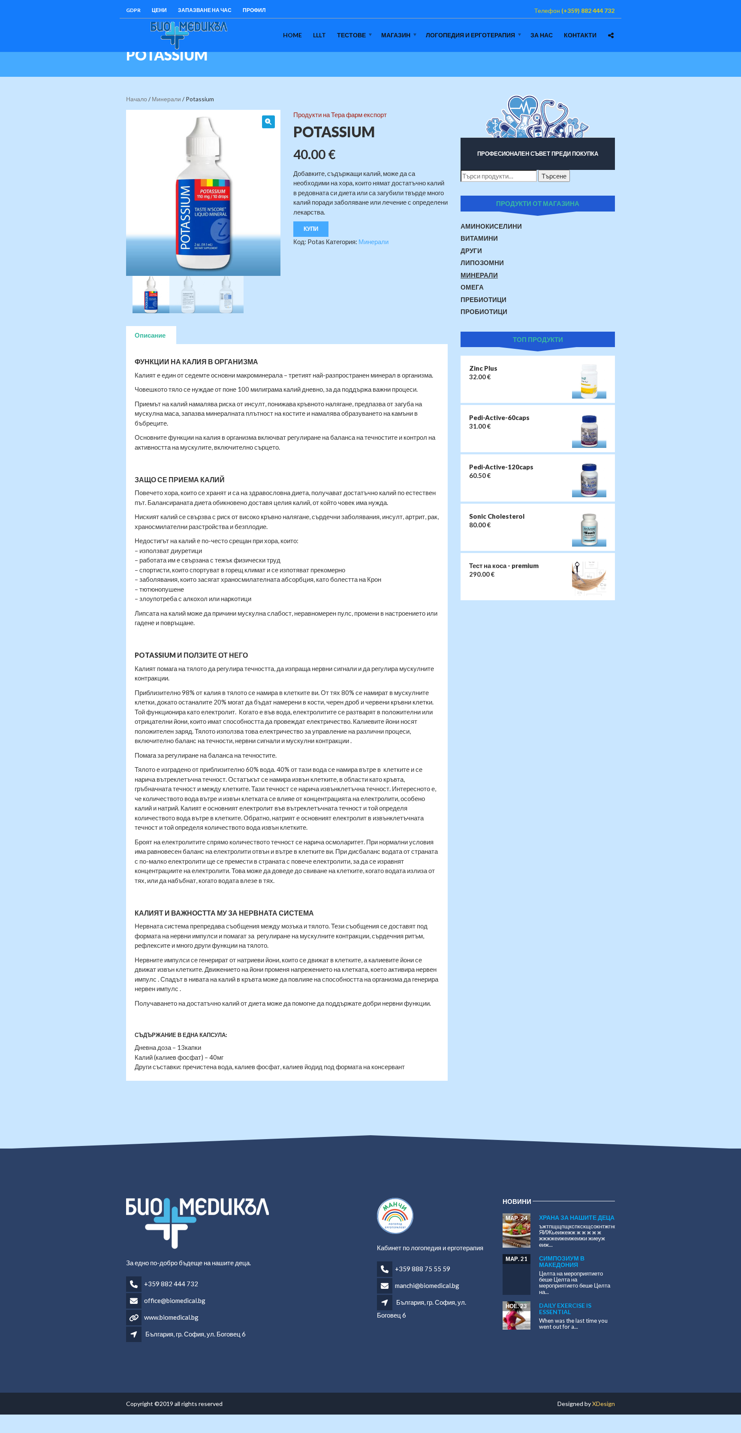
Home (292, 35)
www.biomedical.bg (171, 1317)
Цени (159, 10)
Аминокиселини (491, 226)
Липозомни (482, 262)
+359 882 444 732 (171, 1284)
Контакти (580, 35)
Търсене (554, 176)
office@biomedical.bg (174, 1300)
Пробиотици (484, 311)
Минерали (166, 99)
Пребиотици (483, 299)
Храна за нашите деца (576, 1217)
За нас (541, 35)
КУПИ (311, 228)
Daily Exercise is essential (565, 1308)
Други (471, 250)
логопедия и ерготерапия (470, 35)
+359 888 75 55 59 (422, 1269)
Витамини (479, 238)
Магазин (395, 35)
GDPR (133, 10)
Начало (136, 99)
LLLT (319, 35)
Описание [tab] (150, 335)
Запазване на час (205, 10)
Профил (254, 10)
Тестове (351, 35)
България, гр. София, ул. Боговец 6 (195, 1334)
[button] (268, 121)
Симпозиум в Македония (561, 1261)
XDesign (603, 1403)
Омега (472, 287)
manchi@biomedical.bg (427, 1285)
